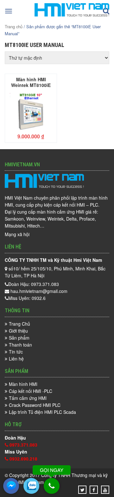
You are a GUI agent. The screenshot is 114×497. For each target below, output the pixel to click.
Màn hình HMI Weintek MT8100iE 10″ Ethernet (31, 82)
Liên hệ (16, 358)
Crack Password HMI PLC (34, 405)
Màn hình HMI (23, 384)
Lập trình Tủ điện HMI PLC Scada (42, 412)
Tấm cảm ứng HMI (28, 398)
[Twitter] (82, 490)
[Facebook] (93, 490)
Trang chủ (13, 26)
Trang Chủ (19, 324)
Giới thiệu (18, 331)
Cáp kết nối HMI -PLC (30, 391)
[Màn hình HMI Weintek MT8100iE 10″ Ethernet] (31, 111)
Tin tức (16, 351)
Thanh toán (20, 344)
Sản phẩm (19, 338)
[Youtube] (105, 490)
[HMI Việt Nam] (72, 14)
